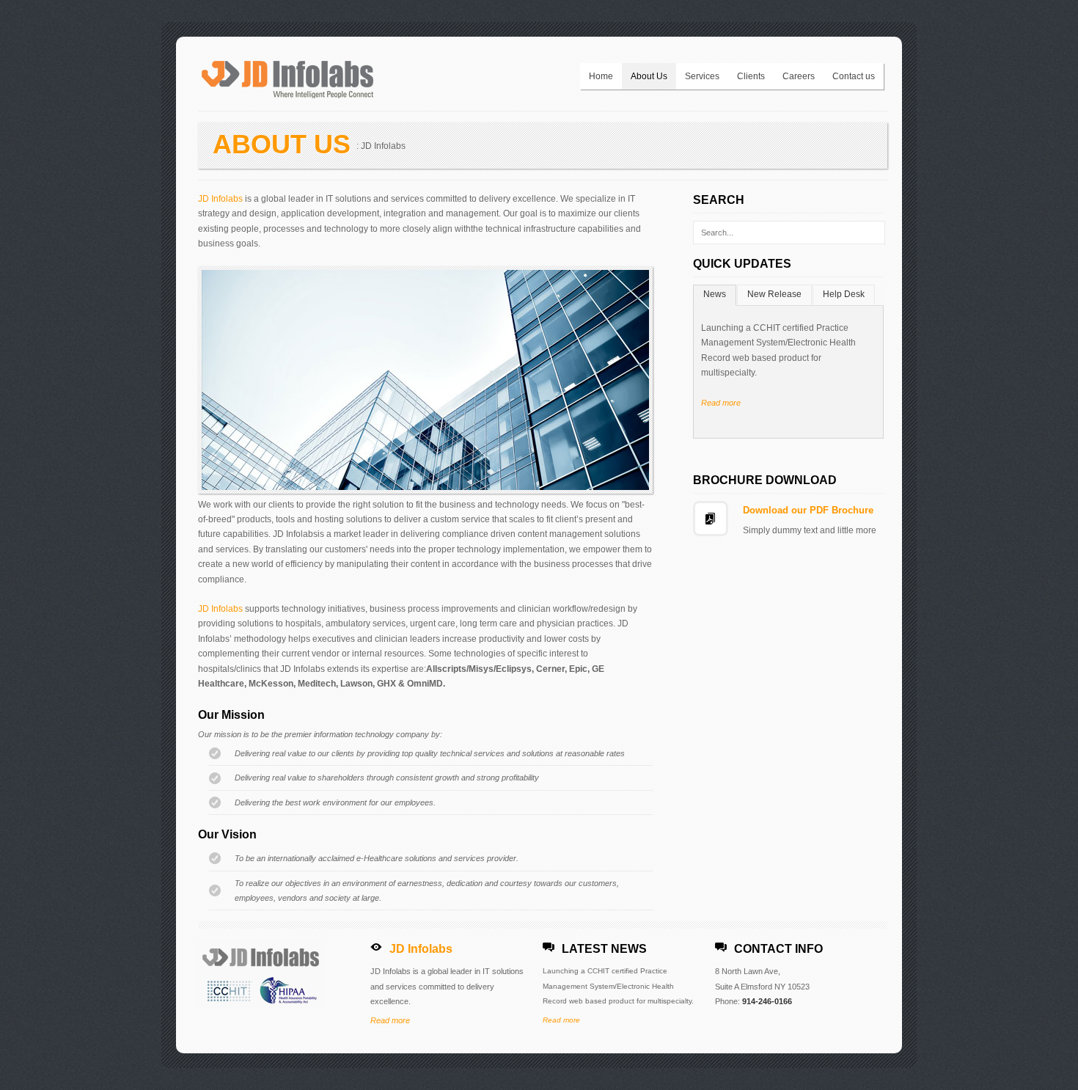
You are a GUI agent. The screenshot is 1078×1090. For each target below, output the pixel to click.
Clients (751, 76)
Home (601, 76)
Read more (721, 402)
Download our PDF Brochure (808, 510)
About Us (649, 76)
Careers (798, 76)
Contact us (853, 76)
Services (702, 76)
